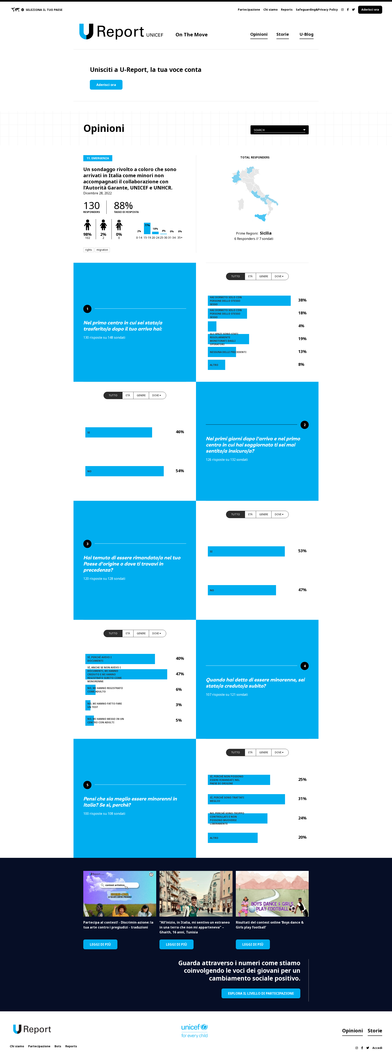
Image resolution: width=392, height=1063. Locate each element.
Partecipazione (249, 9)
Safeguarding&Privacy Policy (317, 9)
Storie (282, 34)
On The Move (192, 34)
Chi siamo (270, 9)
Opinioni (259, 34)
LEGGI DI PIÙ (100, 944)
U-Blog (307, 34)
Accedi (377, 1048)
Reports (287, 9)
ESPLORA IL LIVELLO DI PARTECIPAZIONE (261, 993)
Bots (58, 1046)
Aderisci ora (370, 9)
